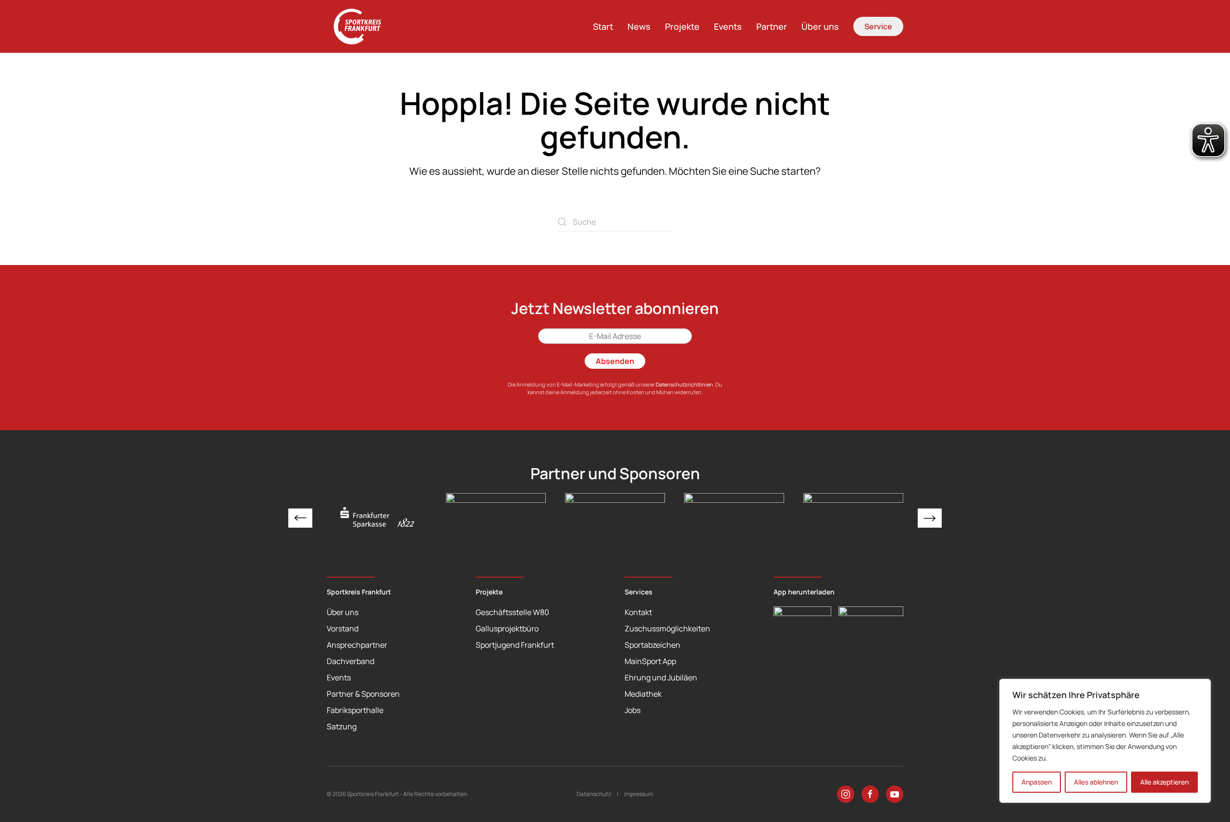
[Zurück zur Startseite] (363, 26)
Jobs (632, 710)
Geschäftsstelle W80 (512, 612)
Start (603, 26)
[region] (1105, 741)
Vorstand (342, 628)
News (639, 26)
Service (878, 26)
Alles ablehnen (1096, 781)
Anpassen (1036, 781)
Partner (771, 26)
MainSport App (650, 661)
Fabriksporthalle (355, 710)
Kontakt (638, 612)
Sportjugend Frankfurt (515, 645)
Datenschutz (594, 794)
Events (728, 26)
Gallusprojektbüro (507, 628)
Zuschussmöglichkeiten (667, 628)
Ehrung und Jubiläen (661, 677)
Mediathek (643, 694)
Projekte (682, 26)
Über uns (820, 26)
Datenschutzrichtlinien (684, 384)
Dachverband (350, 661)
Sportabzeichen (652, 645)
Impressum (638, 794)
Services (638, 591)
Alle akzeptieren (1164, 781)
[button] (300, 518)
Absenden (615, 361)
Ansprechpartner (357, 645)
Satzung (342, 726)
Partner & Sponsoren (363, 694)
